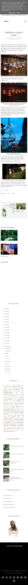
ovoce (12, 408)
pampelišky (17, 407)
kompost (6, 400)
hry (4, 395)
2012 (6, 346)
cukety (22, 389)
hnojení (10, 394)
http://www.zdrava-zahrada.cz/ (14, 183)
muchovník (11, 404)
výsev (4, 422)
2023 (6, 316)
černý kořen (11, 429)
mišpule (11, 403)
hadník (22, 393)
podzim (11, 409)
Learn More (12, 12)
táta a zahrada (16, 418)
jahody (12, 396)
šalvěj (20, 429)
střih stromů (17, 415)
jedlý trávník (16, 397)
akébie (11, 385)
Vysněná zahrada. (20, 570)
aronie (15, 385)
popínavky (19, 409)
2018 (6, 330)
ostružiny (8, 407)
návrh (17, 406)
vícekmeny (17, 421)
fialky (16, 393)
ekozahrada (8, 393)
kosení (14, 400)
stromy (9, 415)
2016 (6, 335)
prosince (7, 348)
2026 (6, 308)
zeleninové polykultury (17, 425)
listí (23, 402)
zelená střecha (7, 426)
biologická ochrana (8, 386)
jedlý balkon (10, 397)
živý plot (15, 431)
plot (8, 409)
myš (9, 406)
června (6, 363)
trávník (11, 418)
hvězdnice (8, 395)
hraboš (19, 394)
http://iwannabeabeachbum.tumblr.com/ (14, 154)
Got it (18, 12)
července (7, 361)
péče (8, 411)
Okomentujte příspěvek (14, 39)
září (6, 356)
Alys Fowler (6, 385)
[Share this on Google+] (11, 193)
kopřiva (10, 400)
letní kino (9, 402)
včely (12, 422)
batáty (22, 385)
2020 (6, 324)
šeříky (22, 429)
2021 (6, 322)
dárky (19, 391)
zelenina (6, 425)
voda (22, 419)
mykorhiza (6, 406)
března (6, 371)
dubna (6, 369)
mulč (16, 405)
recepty (6, 414)
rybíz (10, 413)
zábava (9, 428)
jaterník (19, 395)
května (6, 366)
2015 (6, 338)
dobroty (6, 391)
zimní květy (13, 426)
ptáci (5, 411)
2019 (6, 327)
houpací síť (15, 394)
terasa (22, 416)
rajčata (11, 412)
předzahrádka (13, 411)
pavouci (22, 407)
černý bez (6, 429)
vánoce (13, 421)
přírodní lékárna (7, 412)
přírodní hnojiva (20, 410)
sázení (18, 416)
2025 (6, 311)
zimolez (5, 428)
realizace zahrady (19, 412)
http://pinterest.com (12, 46)
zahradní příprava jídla (12, 424)
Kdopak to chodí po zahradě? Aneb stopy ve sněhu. (16, 478)
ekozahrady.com (7, 498)
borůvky (18, 386)
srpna (6, 358)
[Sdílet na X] (8, 193)
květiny (19, 400)
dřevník (22, 391)
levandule (14, 402)
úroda (18, 428)
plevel (5, 409)
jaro (16, 396)
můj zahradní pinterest (9, 504)
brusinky (13, 388)
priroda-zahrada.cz (8, 501)
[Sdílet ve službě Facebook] (6, 193)
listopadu (7, 351)
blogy (14, 386)
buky (17, 388)
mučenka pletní (20, 404)
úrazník (14, 428)
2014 (6, 340)
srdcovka (5, 415)
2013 (6, 343)
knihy (22, 399)
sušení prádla (7, 416)
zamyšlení (21, 424)
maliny (7, 403)
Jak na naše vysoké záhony (16, 454)
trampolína (6, 418)
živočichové (10, 431)
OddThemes (18, 573)
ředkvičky (16, 429)
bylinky (10, 389)
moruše (15, 403)
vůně (15, 422)
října (6, 353)
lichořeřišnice (19, 402)
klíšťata (17, 399)
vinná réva (18, 419)
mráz (8, 404)
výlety (22, 421)
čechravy (22, 428)
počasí (22, 409)
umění (7, 419)
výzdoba (8, 422)
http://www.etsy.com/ (22, 76)
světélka (6, 190)
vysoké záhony (7, 421)
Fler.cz (11, 186)
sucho (22, 415)
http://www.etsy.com (14, 105)
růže (13, 413)
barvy (19, 385)
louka (5, 403)
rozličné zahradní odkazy (9, 507)
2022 (6, 319)
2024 (6, 314)
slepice (16, 413)
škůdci (5, 431)
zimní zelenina (20, 426)
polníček (14, 409)
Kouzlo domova (11, 48)
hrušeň (22, 394)
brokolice (9, 388)
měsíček (13, 406)
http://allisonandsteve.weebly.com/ (17, 180)
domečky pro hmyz (12, 391)
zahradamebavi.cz (8, 495)
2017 (6, 332)
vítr (20, 421)
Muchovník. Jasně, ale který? (16, 446)
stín (12, 415)
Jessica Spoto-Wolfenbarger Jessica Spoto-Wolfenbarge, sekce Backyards (12, 160)
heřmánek (6, 394)
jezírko (10, 399)
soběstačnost (21, 413)
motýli (19, 403)
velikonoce (12, 419)
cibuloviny (16, 389)
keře (14, 399)
